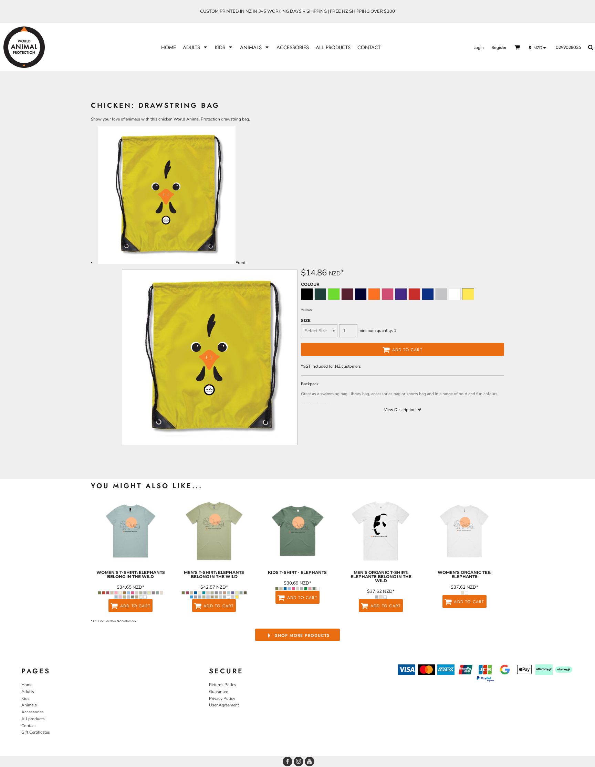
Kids (25, 698)
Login (478, 47)
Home (26, 684)
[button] (195, 47)
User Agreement (224, 705)
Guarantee (218, 691)
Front (241, 262)
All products (33, 719)
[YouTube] (309, 761)
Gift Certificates (35, 732)
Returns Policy (222, 684)
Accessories (32, 712)
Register (499, 47)
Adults (27, 691)
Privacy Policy (222, 698)
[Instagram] (298, 761)
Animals (29, 705)
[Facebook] (287, 761)
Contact (28, 725)
